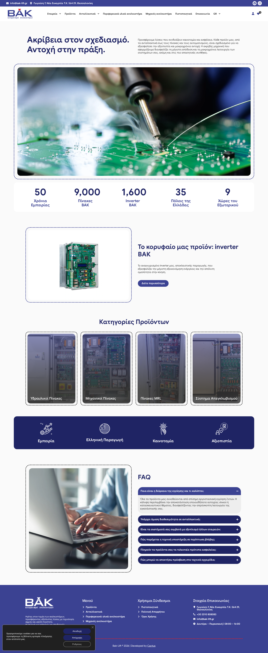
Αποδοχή (77, 631)
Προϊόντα (70, 13)
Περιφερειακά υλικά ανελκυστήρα (122, 13)
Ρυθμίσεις (77, 644)
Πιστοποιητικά (183, 13)
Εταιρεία (52, 13)
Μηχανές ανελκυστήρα (159, 13)
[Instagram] (260, 3)
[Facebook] (255, 3)
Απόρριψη (77, 637)
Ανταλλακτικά (87, 13)
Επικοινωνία (203, 13)
